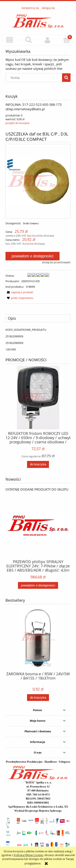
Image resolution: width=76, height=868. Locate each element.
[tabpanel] (38, 339)
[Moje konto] (47, 40)
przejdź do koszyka (17, 123)
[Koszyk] (66, 39)
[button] (9, 40)
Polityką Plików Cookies (28, 855)
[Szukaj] (66, 77)
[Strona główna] (38, 20)
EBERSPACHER (31, 281)
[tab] (38, 318)
